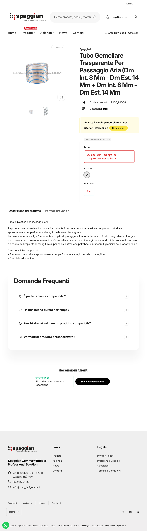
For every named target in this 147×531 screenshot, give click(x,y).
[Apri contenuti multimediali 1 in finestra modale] (37, 73)
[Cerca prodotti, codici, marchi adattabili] (94, 17)
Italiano (129, 3)
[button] (28, 33)
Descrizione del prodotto (25, 211)
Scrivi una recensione (92, 381)
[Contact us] (5, 525)
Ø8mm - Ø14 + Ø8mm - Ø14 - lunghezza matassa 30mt (103, 156)
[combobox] (75, 17)
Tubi (105, 108)
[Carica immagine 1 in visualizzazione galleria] (31, 112)
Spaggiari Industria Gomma (26, 526)
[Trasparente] (87, 175)
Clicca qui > (118, 128)
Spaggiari (85, 49)
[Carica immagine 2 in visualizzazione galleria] (43, 112)
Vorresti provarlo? (57, 211)
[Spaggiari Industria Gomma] (22, 452)
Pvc (89, 191)
